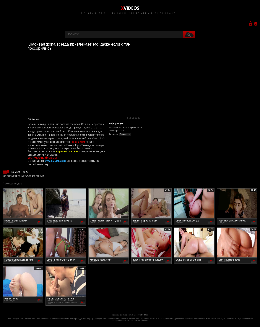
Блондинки (125, 134)
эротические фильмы (42, 157)
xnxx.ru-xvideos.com (121, 315)
